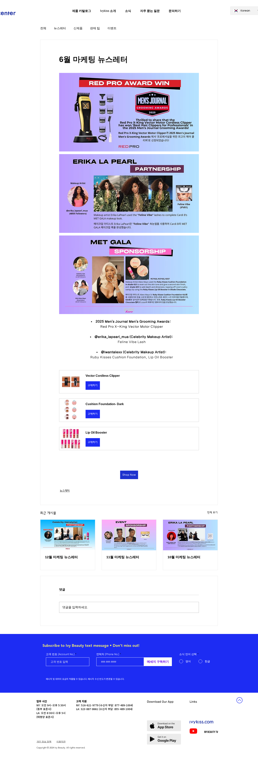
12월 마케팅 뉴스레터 (61, 557)
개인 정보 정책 (44, 741)
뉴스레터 (60, 28)
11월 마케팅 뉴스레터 (122, 557)
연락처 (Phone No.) (107, 654)
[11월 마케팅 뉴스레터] (129, 535)
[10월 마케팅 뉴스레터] (190, 535)
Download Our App (160, 701)
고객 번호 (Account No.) (60, 654)
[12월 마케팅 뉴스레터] (67, 535)
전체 (43, 28)
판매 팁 (95, 28)
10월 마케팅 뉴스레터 (184, 557)
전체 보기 (212, 512)
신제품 (78, 28)
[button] (129, 381)
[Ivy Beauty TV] (193, 731)
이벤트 (112, 28)
